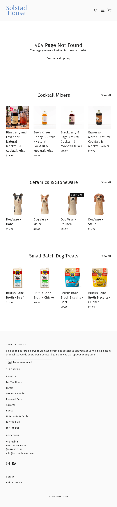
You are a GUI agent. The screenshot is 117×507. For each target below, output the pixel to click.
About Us (11, 376)
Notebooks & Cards (17, 416)
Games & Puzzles (16, 393)
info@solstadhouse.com (20, 453)
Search (10, 477)
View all (106, 95)
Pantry (10, 387)
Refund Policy (14, 482)
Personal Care (14, 399)
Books (9, 410)
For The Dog (13, 427)
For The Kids (13, 422)
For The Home (14, 382)
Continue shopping (58, 58)
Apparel (10, 405)
